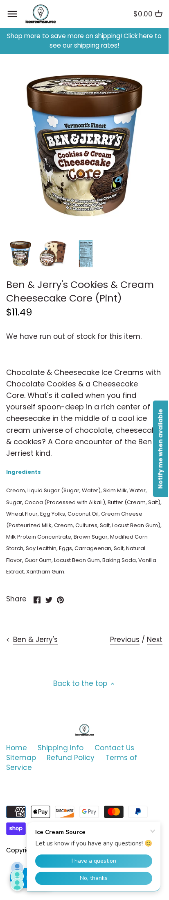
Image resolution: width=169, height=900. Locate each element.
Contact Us (114, 748)
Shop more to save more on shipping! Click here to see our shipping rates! (84, 41)
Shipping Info (60, 748)
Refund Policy (71, 758)
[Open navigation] (12, 14)
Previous (125, 639)
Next (154, 639)
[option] (20, 254)
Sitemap (21, 758)
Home (16, 748)
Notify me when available (160, 449)
